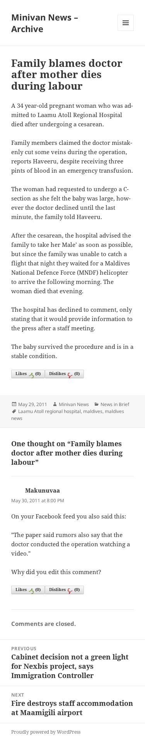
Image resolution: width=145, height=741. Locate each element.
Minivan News (74, 404)
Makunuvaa (42, 490)
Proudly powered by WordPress (45, 732)
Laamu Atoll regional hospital (49, 411)
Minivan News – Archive (44, 22)
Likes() (28, 373)
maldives (92, 411)
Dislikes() (64, 373)
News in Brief (115, 404)
